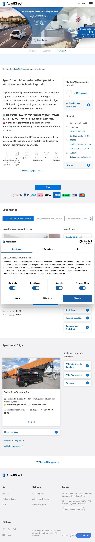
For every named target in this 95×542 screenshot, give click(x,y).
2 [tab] (31, 422)
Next (90, 218)
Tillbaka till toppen (46, 462)
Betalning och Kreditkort (72, 327)
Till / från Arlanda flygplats (74, 365)
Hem (11, 69)
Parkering (70, 383)
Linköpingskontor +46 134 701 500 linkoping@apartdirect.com (76, 502)
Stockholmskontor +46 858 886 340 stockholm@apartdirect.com (77, 494)
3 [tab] (34, 422)
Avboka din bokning (40, 499)
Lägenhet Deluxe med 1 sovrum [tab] (18, 218)
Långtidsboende (39, 504)
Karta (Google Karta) (77, 131)
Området (62, 51)
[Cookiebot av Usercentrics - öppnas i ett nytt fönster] (81, 242)
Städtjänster (71, 310)
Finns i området (11, 432)
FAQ (4, 504)
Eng (78, 3)
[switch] (35, 288)
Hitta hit (69, 165)
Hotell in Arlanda (20, 69)
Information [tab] (47, 249)
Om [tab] (78, 249)
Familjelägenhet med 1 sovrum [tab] (49, 218)
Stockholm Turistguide (12, 440)
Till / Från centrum (74, 375)
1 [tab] (28, 422)
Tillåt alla (77, 298)
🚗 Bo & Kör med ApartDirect (73, 105)
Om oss (5, 493)
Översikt (32, 51)
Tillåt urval (47, 298)
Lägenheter (47, 51)
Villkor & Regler (9, 499)
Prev (6, 373)
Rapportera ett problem (73, 509)
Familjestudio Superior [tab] (76, 218)
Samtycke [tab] (16, 249)
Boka (48, 187)
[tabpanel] (31, 388)
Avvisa (17, 298)
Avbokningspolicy (74, 318)
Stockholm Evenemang (12, 446)
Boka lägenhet (38, 493)
